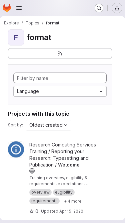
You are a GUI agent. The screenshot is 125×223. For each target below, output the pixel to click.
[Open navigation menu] (19, 8)
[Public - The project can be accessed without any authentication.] (32, 171)
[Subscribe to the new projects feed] (60, 53)
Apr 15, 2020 (71, 211)
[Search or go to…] (99, 8)
